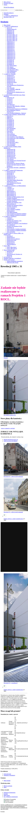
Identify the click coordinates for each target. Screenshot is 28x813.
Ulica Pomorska (11, 139)
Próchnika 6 (10, 236)
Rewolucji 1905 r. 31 (9, 17)
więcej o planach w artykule (8, 428)
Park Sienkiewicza (11, 157)
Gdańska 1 (9, 187)
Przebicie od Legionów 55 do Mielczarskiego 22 (14, 203)
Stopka (5, 4)
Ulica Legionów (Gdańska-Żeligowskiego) (13, 210)
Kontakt (6, 794)
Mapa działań (7, 25)
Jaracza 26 (9, 27)
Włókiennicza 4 (11, 44)
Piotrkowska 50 (11, 243)
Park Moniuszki (11, 104)
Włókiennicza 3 (11, 43)
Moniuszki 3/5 (10, 251)
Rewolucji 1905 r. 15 (12, 36)
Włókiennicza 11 (11, 51)
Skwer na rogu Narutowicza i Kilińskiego (17, 109)
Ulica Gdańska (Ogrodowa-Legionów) (16, 215)
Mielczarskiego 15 (11, 192)
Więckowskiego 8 (11, 244)
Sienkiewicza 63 (11, 156)
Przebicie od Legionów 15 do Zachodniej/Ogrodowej (14, 221)
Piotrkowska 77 (11, 78)
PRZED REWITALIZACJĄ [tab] (11, 439)
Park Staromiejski (11, 128)
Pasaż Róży (10, 131)
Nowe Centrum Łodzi (9, 250)
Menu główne (7, 2)
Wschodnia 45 (10, 60)
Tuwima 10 (9, 252)
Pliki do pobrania (8, 786)
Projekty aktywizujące (9, 259)
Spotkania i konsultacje (9, 775)
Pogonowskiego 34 (11, 29)
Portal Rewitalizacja (9, 13)
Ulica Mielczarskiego (12, 212)
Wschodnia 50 (10, 61)
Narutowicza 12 (11, 76)
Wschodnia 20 (10, 120)
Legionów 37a (10, 188)
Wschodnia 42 (10, 125)
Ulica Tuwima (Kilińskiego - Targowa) (16, 113)
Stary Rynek (10, 132)
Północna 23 (10, 118)
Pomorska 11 (10, 116)
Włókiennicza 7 (11, 48)
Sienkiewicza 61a (11, 155)
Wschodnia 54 (10, 64)
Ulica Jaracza (10, 67)
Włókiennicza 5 (11, 46)
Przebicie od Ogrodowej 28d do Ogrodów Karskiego (15, 206)
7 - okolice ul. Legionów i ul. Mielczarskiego (15, 185)
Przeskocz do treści (8, 3)
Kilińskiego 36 (10, 33)
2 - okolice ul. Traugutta (9, 74)
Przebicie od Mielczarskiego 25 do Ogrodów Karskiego (15, 200)
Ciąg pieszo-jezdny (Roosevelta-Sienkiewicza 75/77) (15, 180)
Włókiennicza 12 (11, 53)
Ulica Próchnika (11, 141)
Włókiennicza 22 (11, 58)
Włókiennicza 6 (11, 47)
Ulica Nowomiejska (12, 135)
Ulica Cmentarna (11, 208)
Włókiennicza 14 (11, 54)
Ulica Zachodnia (11, 145)
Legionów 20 (10, 219)
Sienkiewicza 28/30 (11, 82)
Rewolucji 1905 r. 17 (12, 37)
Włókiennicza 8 (11, 50)
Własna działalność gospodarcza (15, 261)
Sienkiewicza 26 (11, 81)
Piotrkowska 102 (11, 149)
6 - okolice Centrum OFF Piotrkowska (13, 170)
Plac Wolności (10, 129)
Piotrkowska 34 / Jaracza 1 (13, 238)
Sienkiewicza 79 (11, 178)
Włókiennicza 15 (11, 55)
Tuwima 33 (9, 99)
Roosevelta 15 (10, 173)
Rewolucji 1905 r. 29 (12, 39)
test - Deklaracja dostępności (11, 796)
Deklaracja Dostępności (9, 792)
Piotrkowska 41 (11, 241)
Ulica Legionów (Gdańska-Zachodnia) (16, 229)
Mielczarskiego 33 (11, 195)
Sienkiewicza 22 (11, 79)
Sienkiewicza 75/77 (11, 177)
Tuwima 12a (10, 83)
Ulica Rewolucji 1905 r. (13, 69)
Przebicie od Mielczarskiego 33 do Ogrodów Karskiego (15, 197)
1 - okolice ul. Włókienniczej (11, 15)
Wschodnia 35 (10, 124)
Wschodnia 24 (10, 122)
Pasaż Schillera (10, 162)
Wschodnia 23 (10, 121)
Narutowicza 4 (10, 75)
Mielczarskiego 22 (11, 194)
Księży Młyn (7, 245)
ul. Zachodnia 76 (8, 257)
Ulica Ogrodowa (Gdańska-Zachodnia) (16, 230)
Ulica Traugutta (10, 88)
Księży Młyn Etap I (11, 247)
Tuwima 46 (9, 102)
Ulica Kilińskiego (11, 68)
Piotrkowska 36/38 (11, 240)
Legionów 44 (10, 190)
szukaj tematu (18, 10)
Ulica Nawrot (10, 159)
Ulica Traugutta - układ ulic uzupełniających (13, 90)
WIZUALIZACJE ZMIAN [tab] (10, 441)
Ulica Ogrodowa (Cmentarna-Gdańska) (16, 213)
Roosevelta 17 (10, 174)
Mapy (5, 787)
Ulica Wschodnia (11, 72)
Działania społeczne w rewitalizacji (12, 258)
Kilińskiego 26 (10, 30)
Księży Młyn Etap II (12, 248)
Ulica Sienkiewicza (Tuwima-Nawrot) (16, 160)
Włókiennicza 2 (11, 41)
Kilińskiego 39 (10, 97)
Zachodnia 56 (10, 127)
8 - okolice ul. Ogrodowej (10, 216)
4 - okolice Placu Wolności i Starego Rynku (14, 114)
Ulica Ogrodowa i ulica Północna (15, 136)
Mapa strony (7, 795)
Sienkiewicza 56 (11, 176)
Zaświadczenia (7, 774)
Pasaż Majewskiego (12, 65)
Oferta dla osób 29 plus (12, 262)
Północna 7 (9, 117)
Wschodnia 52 (10, 62)
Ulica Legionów (11, 134)
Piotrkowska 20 (11, 237)
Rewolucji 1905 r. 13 (12, 34)
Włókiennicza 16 (11, 57)
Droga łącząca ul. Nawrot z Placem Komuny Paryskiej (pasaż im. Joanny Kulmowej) (16, 165)
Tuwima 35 (9, 100)
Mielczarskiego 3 (11, 191)
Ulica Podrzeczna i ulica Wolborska (15, 138)
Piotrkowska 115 (11, 152)
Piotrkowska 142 (11, 171)
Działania (6, 14)
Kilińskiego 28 (10, 32)
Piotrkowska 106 (11, 150)
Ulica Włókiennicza (12, 71)
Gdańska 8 (9, 218)
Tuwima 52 (9, 103)
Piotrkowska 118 (11, 153)
